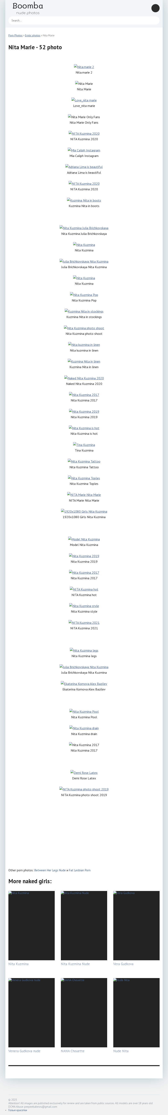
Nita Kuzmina (18, 964)
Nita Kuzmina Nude (75, 964)
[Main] (33, 8)
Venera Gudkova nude (24, 1051)
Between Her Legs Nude (50, 870)
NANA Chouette (72, 1051)
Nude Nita (120, 1051)
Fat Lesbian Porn (80, 870)
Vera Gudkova (123, 964)
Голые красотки (17, 1110)
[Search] (154, 20)
